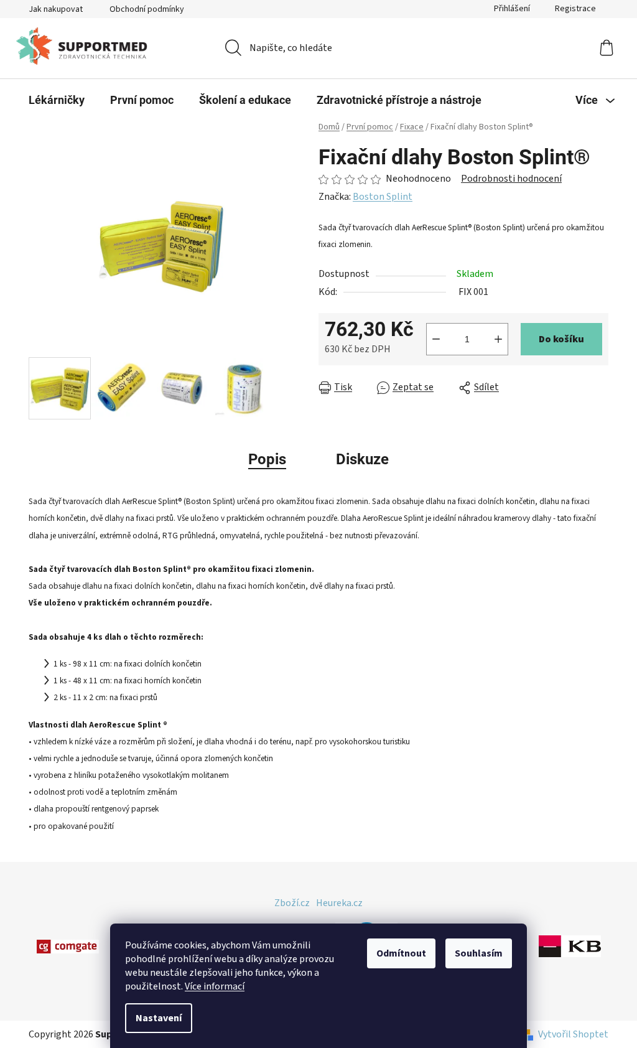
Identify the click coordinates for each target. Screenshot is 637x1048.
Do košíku (561, 339)
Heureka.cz (339, 903)
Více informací (214, 986)
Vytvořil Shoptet (573, 1034)
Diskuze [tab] (362, 459)
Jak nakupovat (56, 9)
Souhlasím (479, 953)
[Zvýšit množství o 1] (498, 339)
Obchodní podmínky (146, 9)
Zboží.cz (292, 903)
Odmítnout (401, 953)
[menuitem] (56, 100)
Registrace (575, 8)
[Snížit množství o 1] (436, 339)
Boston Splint (382, 197)
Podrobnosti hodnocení (511, 178)
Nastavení (159, 1018)
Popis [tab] (267, 459)
